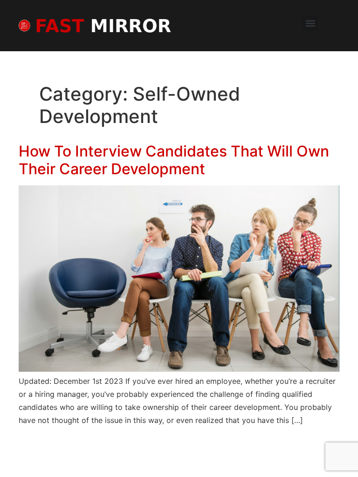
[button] (310, 23)
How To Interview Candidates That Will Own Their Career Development (174, 160)
